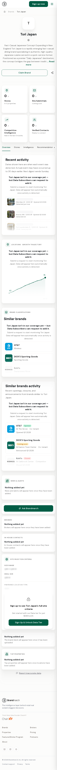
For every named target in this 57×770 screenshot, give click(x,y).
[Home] (5, 12)
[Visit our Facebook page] (16, 749)
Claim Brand (24, 72)
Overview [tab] (6, 147)
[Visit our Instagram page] (10, 749)
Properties (6, 732)
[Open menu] (52, 4)
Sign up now (38, 4)
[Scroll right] (54, 147)
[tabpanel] (28, 327)
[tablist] (28, 148)
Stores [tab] (17, 147)
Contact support (8, 764)
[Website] (28, 40)
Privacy (20, 764)
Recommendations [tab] (45, 147)
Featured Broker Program (12, 737)
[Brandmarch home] (4, 4)
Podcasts (34, 737)
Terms (27, 764)
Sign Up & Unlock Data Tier (28, 622)
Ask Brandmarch (30, 508)
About (4, 742)
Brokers (33, 727)
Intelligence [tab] (29, 147)
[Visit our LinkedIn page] (4, 749)
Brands (11, 11)
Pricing (33, 732)
